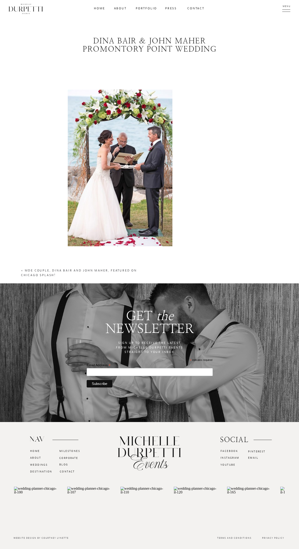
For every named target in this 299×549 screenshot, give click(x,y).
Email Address (98, 365)
